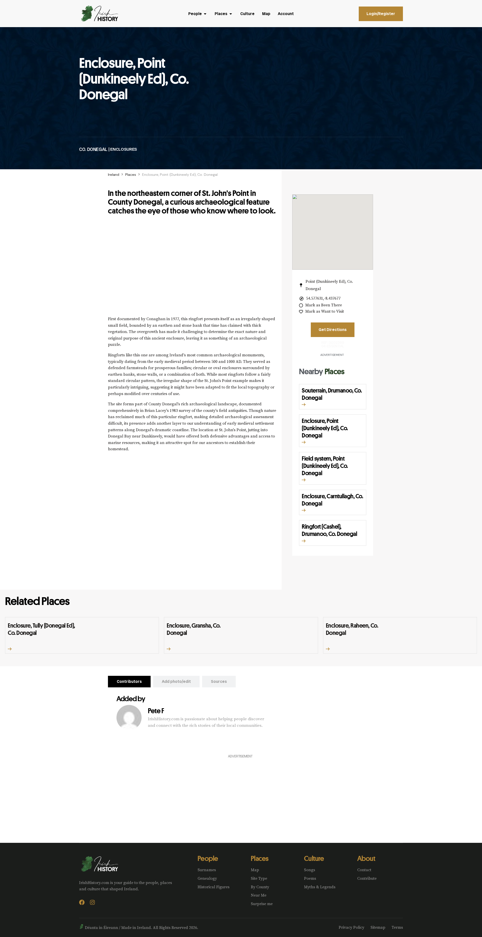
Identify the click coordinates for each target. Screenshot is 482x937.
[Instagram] (92, 902)
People (208, 858)
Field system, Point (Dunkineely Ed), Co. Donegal (325, 465)
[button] (304, 404)
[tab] (129, 681)
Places (130, 174)
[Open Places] (231, 14)
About (366, 858)
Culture (314, 858)
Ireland (113, 174)
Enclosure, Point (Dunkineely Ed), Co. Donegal (325, 427)
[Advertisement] (192, 268)
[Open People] (205, 14)
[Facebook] (82, 902)
